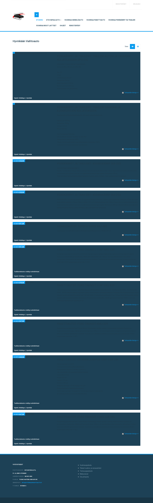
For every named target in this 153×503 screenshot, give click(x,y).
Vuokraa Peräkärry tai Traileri (121, 20)
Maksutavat (84, 474)
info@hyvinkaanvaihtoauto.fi (32, 482)
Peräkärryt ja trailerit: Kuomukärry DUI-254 (89, 194)
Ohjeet (63, 25)
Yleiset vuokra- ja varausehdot (90, 468)
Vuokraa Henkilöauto (74, 20)
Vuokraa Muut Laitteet (46, 25)
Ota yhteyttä (84, 477)
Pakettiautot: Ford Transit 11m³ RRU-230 (86, 249)
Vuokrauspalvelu (86, 465)
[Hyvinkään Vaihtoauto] (19, 16)
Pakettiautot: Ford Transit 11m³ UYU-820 (85, 285)
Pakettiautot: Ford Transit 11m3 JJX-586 (86, 417)
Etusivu (39, 20)
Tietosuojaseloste (86, 471)
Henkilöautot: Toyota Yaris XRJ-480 (82, 226)
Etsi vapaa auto (53, 20)
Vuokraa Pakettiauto (95, 20)
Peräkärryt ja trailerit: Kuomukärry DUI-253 (89, 163)
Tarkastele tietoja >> (131, 92)
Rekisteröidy (74, 25)
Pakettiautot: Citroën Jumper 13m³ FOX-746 (88, 359)
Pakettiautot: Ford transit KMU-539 (82, 323)
